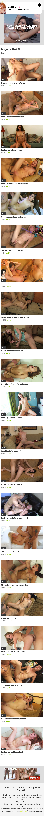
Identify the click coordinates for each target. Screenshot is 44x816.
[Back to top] (39, 811)
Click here (23, 811)
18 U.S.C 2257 (9, 788)
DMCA (21, 788)
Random (4, 53)
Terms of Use (22, 790)
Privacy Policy (34, 788)
